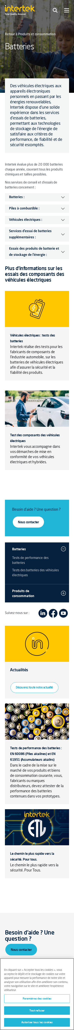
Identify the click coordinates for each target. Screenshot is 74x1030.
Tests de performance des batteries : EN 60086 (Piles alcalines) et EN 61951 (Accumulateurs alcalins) (36, 754)
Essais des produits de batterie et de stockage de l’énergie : (34, 252)
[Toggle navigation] (55, 10)
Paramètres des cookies (37, 998)
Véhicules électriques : (25, 220)
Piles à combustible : (24, 208)
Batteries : (16, 197)
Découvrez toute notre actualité (34, 687)
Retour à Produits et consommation (30, 34)
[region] (37, 994)
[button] (63, 549)
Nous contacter (28, 522)
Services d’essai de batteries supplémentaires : (30, 234)
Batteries (19, 549)
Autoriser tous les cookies (37, 1022)
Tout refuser (37, 1010)
